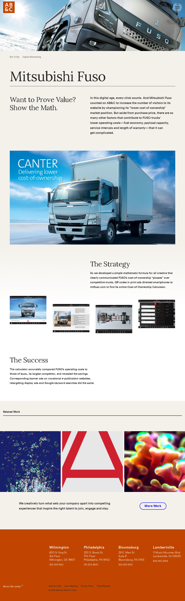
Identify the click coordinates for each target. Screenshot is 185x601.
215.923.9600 (91, 564)
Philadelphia (94, 547)
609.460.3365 (160, 561)
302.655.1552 (56, 564)
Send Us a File (55, 586)
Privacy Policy (87, 586)
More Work (153, 505)
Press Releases (103, 586)
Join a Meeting (71, 586)
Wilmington (59, 547)
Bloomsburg (128, 547)
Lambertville (163, 547)
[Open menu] (177, 7)
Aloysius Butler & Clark (66, 590)
